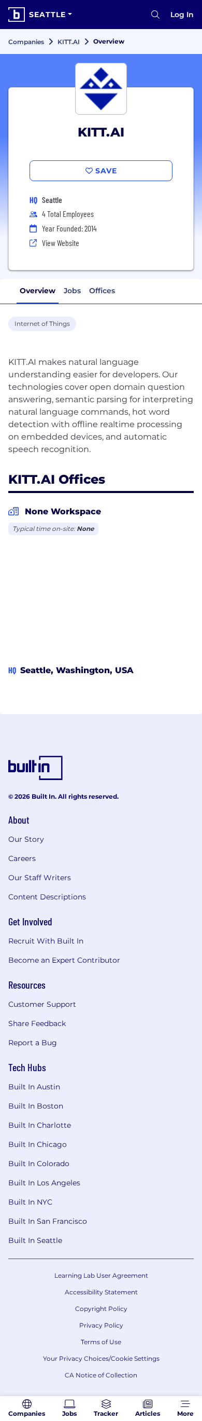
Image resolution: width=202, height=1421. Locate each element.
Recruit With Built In (45, 941)
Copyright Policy (101, 1309)
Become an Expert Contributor (64, 960)
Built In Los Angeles (44, 1182)
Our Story (26, 839)
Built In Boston (35, 1106)
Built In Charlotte (39, 1125)
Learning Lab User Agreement (101, 1275)
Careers (22, 858)
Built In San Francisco (47, 1221)
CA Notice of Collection (101, 1375)
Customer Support (42, 1004)
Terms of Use (101, 1342)
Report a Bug (32, 1042)
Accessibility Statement (101, 1292)
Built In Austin (34, 1086)
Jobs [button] (72, 290)
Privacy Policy (101, 1325)
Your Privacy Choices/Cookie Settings (101, 1358)
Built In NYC (30, 1202)
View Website (60, 243)
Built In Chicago (37, 1144)
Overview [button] (37, 290)
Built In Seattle (35, 1240)
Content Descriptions (47, 896)
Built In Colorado (38, 1163)
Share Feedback (37, 1023)
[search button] (155, 14)
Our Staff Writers (39, 877)
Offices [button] (102, 290)
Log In (182, 14)
